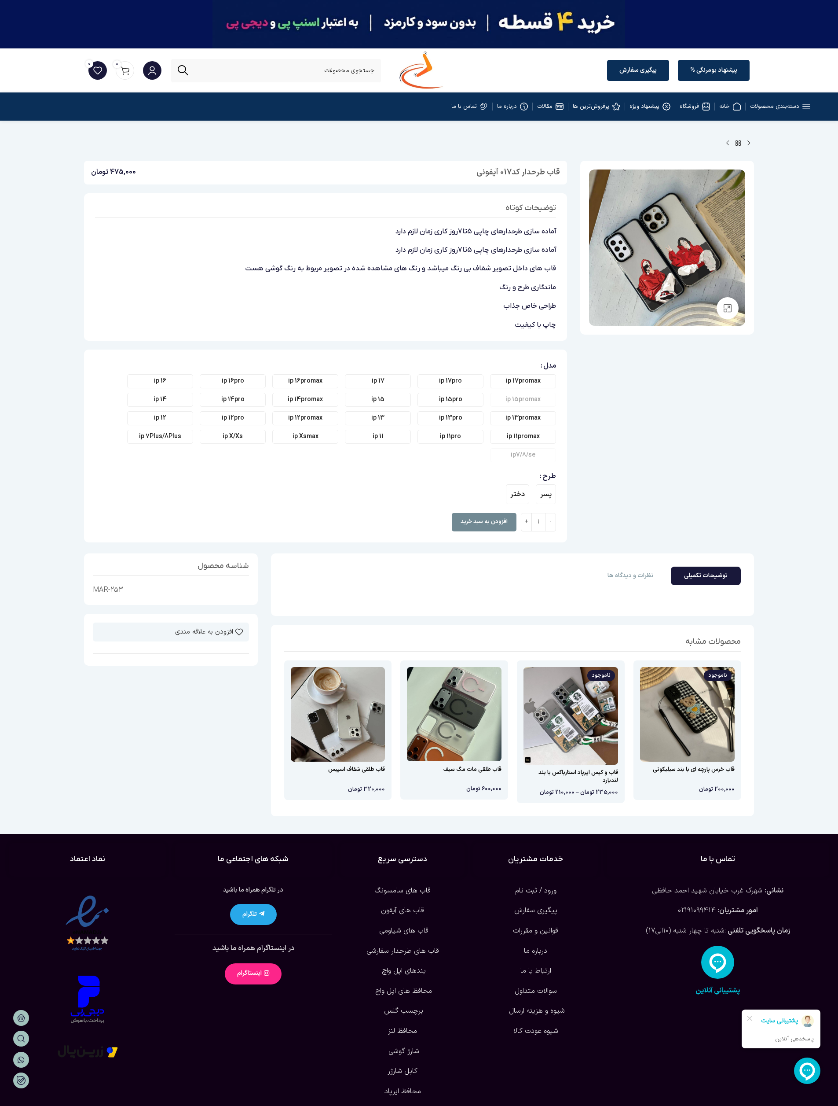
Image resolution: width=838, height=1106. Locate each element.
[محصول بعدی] (727, 143)
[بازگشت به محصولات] (738, 143)
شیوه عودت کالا (535, 1031)
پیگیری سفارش (638, 70)
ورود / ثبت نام (535, 890)
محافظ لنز (402, 1031)
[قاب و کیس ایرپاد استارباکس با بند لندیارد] (570, 716)
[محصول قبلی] (748, 143)
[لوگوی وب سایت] (421, 70)
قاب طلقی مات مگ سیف (472, 769)
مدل (549, 366)
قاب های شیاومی (402, 930)
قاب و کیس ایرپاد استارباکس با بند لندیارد (578, 776)
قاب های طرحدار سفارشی (402, 951)
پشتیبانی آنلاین (717, 990)
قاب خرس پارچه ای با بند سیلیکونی (694, 769)
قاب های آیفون (402, 910)
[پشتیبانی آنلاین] (717, 962)
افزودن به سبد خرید (484, 521)
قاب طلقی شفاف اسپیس (356, 769)
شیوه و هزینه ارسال (536, 1011)
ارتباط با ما (535, 971)
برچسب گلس (402, 1011)
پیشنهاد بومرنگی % (713, 70)
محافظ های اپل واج (402, 991)
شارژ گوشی (402, 1051)
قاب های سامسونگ (402, 890)
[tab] (706, 576)
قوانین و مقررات (535, 930)
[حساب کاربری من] (152, 70)
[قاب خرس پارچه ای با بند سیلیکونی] (687, 714)
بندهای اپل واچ (403, 971)
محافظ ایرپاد (402, 1091)
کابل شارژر (402, 1071)
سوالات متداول (536, 991)
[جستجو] (183, 71)
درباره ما (535, 951)
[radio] (523, 381)
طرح (549, 476)
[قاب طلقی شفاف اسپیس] (338, 714)
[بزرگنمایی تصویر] (728, 308)
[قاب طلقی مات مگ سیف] (454, 714)
